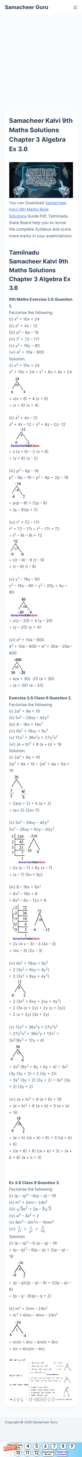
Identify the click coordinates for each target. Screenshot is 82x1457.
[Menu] (75, 7)
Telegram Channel (61, 1453)
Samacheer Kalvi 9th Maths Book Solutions (38, 209)
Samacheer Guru (26, 7)
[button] (41, 1449)
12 (36, 1453)
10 (18, 1453)
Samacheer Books (48, 1452)
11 (27, 1453)
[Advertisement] (41, 58)
